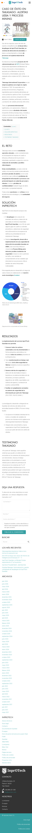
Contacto (5, 726)
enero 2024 (5, 649)
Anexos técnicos (7, 721)
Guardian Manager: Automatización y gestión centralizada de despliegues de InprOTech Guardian (15, 569)
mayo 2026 (5, 586)
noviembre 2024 (7, 631)
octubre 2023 (6, 657)
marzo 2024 (5, 647)
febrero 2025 (6, 623)
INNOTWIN (5, 742)
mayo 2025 (5, 615)
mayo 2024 (5, 641)
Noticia (4, 749)
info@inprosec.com (10, 792)
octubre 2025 (6, 602)
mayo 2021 (5, 712)
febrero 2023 (6, 670)
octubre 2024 (6, 634)
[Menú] (29, 2)
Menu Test (5, 747)
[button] (3, 2)
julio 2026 (5, 581)
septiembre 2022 (7, 683)
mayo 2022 (5, 691)
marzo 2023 (5, 668)
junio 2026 (5, 584)
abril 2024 (5, 644)
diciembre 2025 (6, 597)
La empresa (5, 744)
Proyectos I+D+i (7, 760)
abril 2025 (5, 618)
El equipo (5, 731)
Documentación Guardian (9, 729)
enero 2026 (5, 594)
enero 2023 (5, 673)
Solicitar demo (6, 763)
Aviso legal (5, 723)
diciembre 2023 (6, 652)
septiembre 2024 (7, 636)
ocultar (13, 126)
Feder (4, 736)
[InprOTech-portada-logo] (15, 2)
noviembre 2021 (7, 699)
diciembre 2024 (6, 628)
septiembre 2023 (7, 660)
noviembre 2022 (7, 678)
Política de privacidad (8, 757)
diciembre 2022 (6, 675)
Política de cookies (8, 755)
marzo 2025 (5, 620)
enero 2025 (5, 626)
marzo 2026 (5, 592)
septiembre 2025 (7, 605)
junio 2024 (5, 639)
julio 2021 (5, 707)
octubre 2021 (6, 702)
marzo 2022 (5, 696)
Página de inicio (6, 752)
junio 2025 (5, 613)
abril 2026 (5, 589)
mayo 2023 (5, 665)
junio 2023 (5, 662)
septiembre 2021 (7, 704)
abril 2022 (5, 694)
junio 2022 (5, 689)
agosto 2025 (6, 607)
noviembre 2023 (7, 654)
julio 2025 (5, 610)
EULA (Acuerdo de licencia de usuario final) (15, 734)
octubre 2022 (6, 681)
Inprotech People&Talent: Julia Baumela (14, 565)
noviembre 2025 (7, 599)
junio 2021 (5, 710)
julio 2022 (5, 686)
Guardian (4, 739)
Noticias (4, 806)
